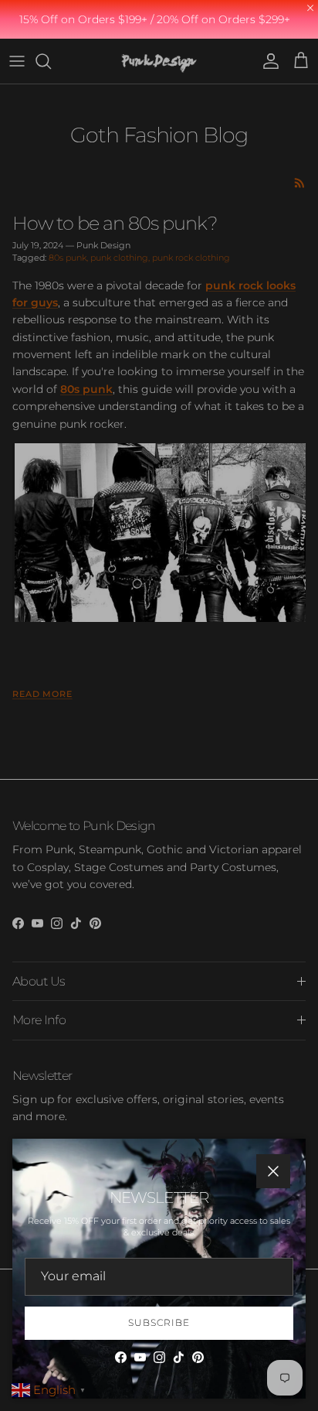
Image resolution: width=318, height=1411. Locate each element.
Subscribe (159, 1322)
